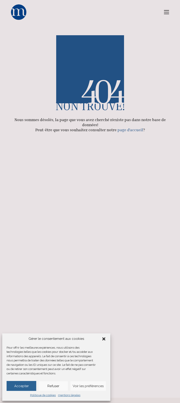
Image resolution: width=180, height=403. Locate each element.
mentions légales (69, 395)
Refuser (53, 386)
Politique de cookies (43, 395)
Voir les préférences (88, 386)
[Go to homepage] (18, 12)
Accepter (21, 386)
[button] (104, 339)
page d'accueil (130, 129)
